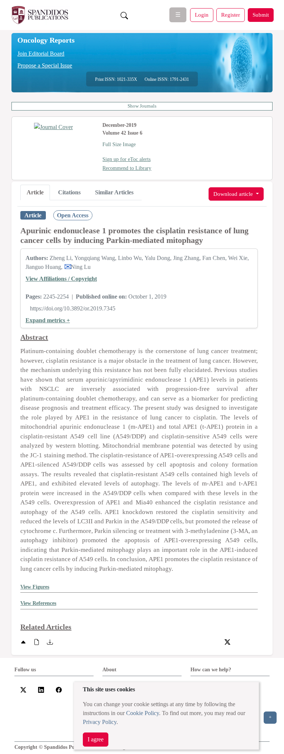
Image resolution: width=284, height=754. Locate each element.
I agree (96, 739)
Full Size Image (119, 144)
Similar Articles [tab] (114, 192)
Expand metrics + (48, 320)
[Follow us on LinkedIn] (41, 689)
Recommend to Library (126, 168)
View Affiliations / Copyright (61, 279)
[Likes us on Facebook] (59, 689)
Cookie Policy (142, 713)
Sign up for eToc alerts (126, 159)
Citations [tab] (69, 192)
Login (202, 14)
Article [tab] (35, 192)
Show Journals (142, 106)
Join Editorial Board (40, 53)
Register (230, 14)
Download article (233, 194)
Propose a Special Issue (44, 65)
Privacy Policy (99, 722)
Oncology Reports (46, 40)
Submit (261, 14)
